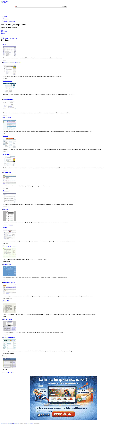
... (10, 372)
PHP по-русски (7, 319)
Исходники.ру (7, 154)
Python (2, 37)
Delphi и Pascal (4, 31)
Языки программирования (9, 21)
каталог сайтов (29, 423)
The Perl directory (8, 81)
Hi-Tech (5, 16)
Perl (1, 34)
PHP (2, 36)
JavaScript (3, 33)
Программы (6, 18)
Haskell (5, 227)
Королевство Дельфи (9, 282)
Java (1, 32)
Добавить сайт (16, 423)
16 (11, 372)
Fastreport (6, 209)
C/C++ (2, 30)
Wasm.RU (6, 301)
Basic (2, 28)
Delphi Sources (7, 264)
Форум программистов (9, 246)
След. (13, 372)
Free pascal (6, 191)
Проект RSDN (7, 117)
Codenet (5, 136)
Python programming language (11, 62)
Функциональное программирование (9, 38)
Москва (11, 225)
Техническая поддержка (6, 423)
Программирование (9, 337)
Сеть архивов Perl (8, 99)
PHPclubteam (7, 172)
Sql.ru (5, 355)
